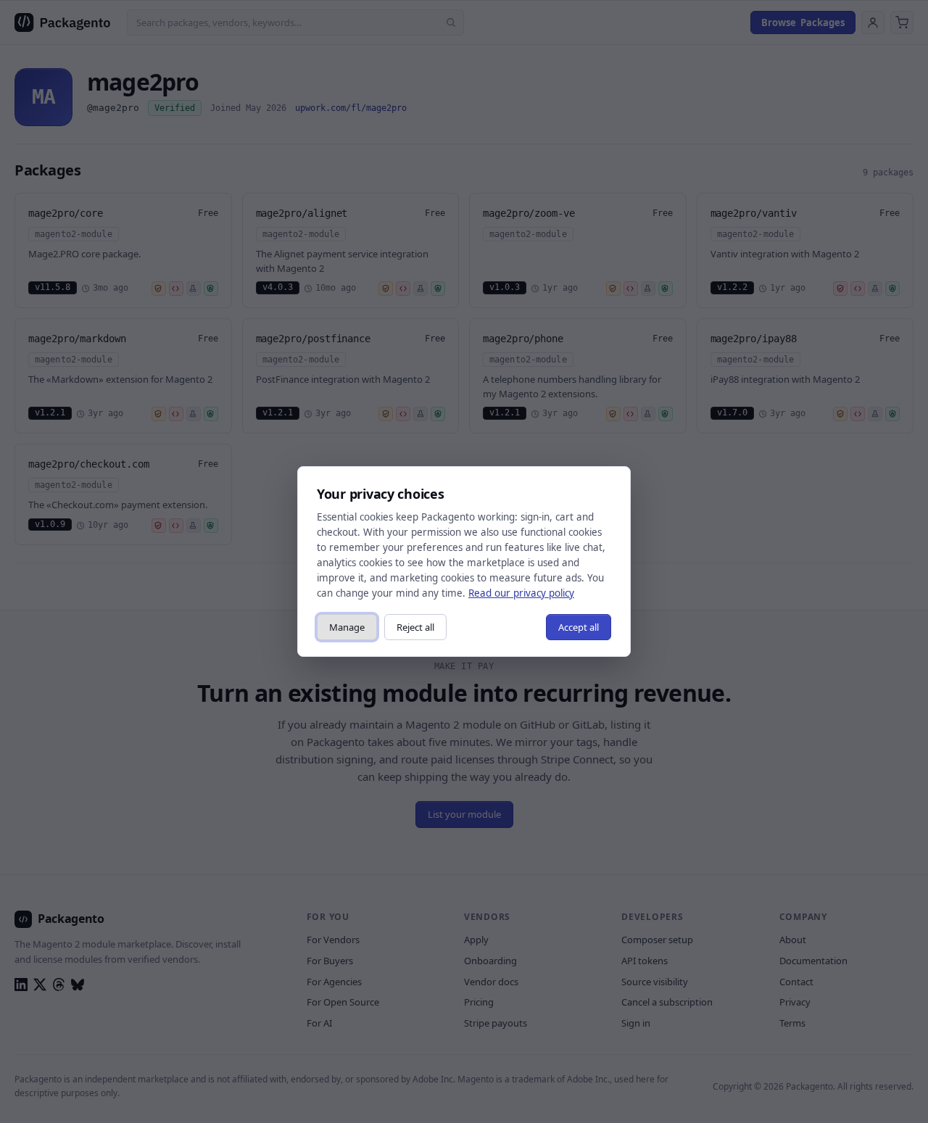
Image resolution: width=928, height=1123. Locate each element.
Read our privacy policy (521, 593)
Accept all (578, 627)
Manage (347, 627)
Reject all (415, 627)
